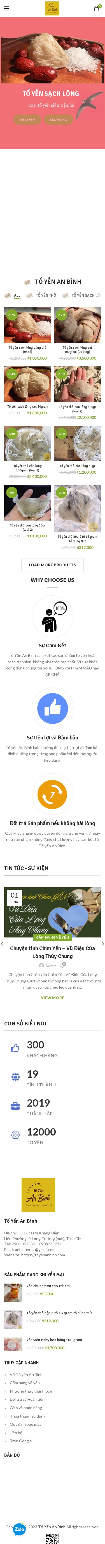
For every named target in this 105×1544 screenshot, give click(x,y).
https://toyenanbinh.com (43, 1254)
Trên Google (21, 1440)
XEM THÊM (43, 119)
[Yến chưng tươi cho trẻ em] (13, 1293)
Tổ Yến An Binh (52, 1526)
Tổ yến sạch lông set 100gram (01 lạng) (77, 350)
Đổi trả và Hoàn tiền (27, 1399)
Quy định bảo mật (25, 1424)
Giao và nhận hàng (26, 1407)
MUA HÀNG (74, 119)
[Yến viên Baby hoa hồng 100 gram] (13, 1344)
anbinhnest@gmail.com (35, 1249)
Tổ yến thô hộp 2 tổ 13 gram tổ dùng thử (77, 539)
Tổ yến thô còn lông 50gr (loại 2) (27, 527)
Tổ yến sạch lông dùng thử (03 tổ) (27, 350)
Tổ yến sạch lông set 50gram (27, 407)
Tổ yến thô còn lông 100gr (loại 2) (77, 409)
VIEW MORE (52, 998)
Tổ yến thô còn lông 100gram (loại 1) (27, 468)
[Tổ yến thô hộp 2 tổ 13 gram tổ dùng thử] (13, 1320)
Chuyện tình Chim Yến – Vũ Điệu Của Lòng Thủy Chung (52, 952)
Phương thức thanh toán (31, 1391)
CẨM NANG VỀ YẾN (52, 937)
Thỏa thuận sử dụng (28, 1416)
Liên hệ (16, 1432)
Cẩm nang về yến (25, 1382)
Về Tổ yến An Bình (26, 1374)
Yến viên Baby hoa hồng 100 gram (54, 1340)
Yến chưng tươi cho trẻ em (48, 1286)
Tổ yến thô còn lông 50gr (77, 466)
